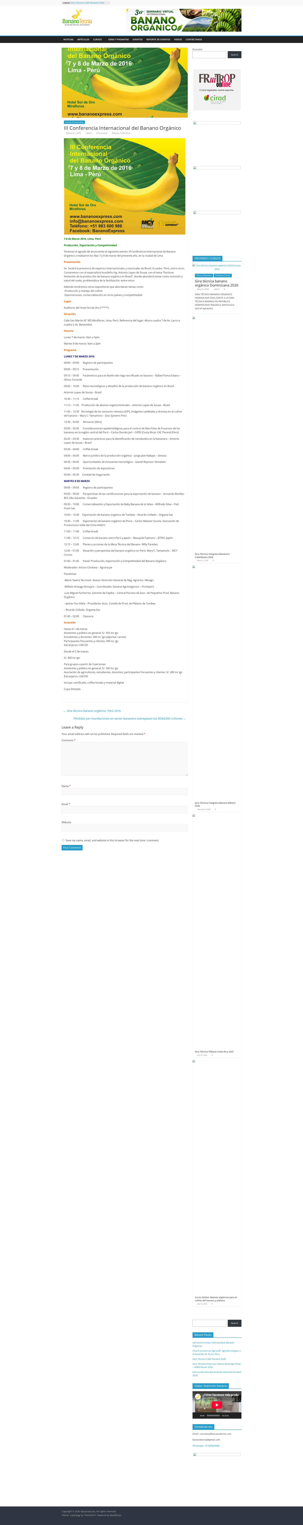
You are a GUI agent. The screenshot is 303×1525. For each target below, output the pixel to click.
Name (66, 786)
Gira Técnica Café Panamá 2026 (87, 2)
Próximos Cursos (222, 275)
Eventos (138, 39)
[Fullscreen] (237, 1415)
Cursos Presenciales (74, 122)
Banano (115, 133)
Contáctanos (194, 39)
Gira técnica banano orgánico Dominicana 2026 (216, 283)
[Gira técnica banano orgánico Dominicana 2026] (217, 265)
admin (89, 133)
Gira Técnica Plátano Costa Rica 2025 (214, 1051)
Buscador (197, 49)
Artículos (83, 39)
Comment (68, 740)
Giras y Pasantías (118, 39)
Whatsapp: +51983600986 (206, 1445)
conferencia (125, 133)
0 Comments (101, 133)
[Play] (196, 1415)
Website (66, 822)
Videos (178, 39)
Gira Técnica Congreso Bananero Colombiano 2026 (212, 555)
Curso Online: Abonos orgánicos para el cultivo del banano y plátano (216, 1299)
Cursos (97, 39)
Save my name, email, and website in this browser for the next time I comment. (112, 840)
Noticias (68, 39)
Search (234, 54)
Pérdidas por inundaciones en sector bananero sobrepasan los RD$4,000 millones (130, 718)
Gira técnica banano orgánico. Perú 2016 (92, 711)
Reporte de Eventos (158, 39)
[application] (217, 1405)
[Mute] (232, 1415)
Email (66, 804)
